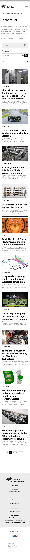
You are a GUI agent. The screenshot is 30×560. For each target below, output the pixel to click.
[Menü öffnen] (26, 6)
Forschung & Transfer (10, 13)
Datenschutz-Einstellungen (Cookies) (15, 520)
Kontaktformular (15, 503)
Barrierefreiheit (15, 515)
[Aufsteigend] (22, 55)
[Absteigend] (26, 55)
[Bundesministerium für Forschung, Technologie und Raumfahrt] (15, 552)
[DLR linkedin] (14, 536)
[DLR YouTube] (16, 536)
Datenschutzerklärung (15, 518)
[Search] (26, 45)
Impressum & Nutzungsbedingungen (15, 522)
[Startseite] (2, 13)
